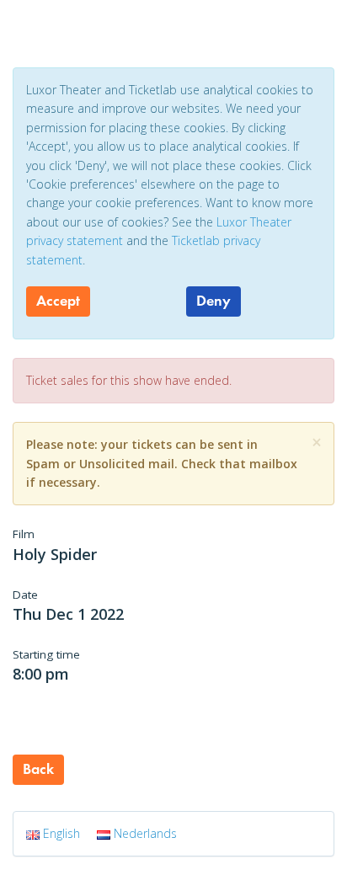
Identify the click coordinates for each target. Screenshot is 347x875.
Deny (213, 300)
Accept (58, 300)
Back (38, 769)
